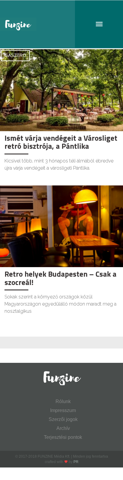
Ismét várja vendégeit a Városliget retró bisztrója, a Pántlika (60, 142)
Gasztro (15, 55)
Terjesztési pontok (63, 437)
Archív (63, 428)
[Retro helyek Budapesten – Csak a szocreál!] (61, 225)
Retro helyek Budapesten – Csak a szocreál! (60, 278)
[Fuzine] (61, 24)
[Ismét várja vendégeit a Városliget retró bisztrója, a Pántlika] (61, 89)
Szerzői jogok (63, 419)
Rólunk (63, 401)
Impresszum (63, 410)
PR (76, 462)
